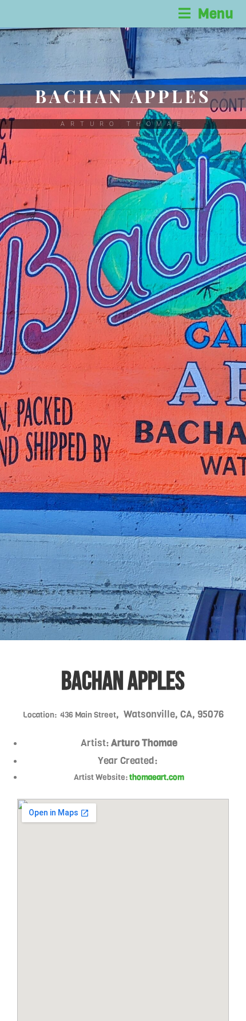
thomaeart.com (156, 777)
